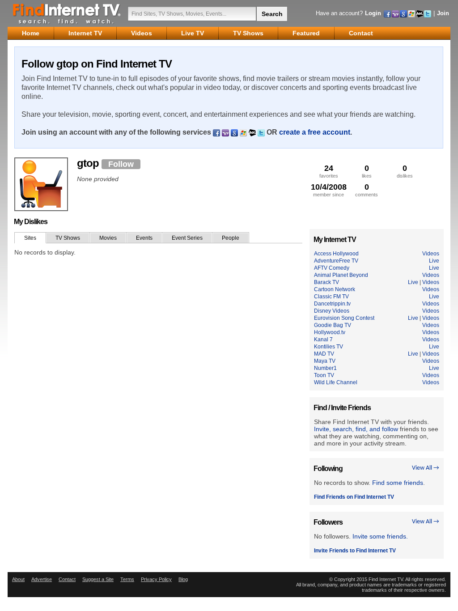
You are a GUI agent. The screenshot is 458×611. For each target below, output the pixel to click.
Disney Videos (331, 311)
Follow (121, 164)
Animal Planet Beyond (341, 275)
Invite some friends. (380, 536)
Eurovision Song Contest (344, 318)
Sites (30, 238)
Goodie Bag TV (332, 325)
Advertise (41, 579)
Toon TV (324, 375)
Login (373, 13)
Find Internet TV (67, 13)
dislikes (405, 171)
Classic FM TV (331, 296)
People (230, 238)
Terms (127, 579)
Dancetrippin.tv (332, 304)
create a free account (314, 132)
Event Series (187, 238)
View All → (425, 468)
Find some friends (397, 482)
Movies (108, 238)
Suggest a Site (98, 579)
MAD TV (324, 354)
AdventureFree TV (336, 261)
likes (367, 171)
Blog (183, 579)
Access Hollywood (336, 253)
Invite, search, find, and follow (356, 429)
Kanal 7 (323, 339)
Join (443, 13)
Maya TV (324, 361)
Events (144, 238)
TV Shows (67, 238)
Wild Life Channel (335, 382)
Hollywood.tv (329, 332)
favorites (328, 171)
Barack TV (326, 282)
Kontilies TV (328, 347)
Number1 (325, 368)
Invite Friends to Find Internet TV (355, 550)
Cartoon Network (334, 289)
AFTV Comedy (331, 268)
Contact (67, 579)
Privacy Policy (156, 579)
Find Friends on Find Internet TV (354, 497)
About (18, 579)
